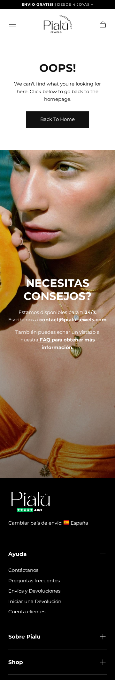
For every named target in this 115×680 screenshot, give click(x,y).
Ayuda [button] (17, 553)
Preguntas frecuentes (34, 581)
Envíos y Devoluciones (34, 591)
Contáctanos (23, 570)
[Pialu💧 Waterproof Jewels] (30, 502)
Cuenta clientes (26, 612)
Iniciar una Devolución (34, 601)
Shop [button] (15, 662)
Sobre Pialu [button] (24, 636)
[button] (12, 24)
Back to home (57, 119)
